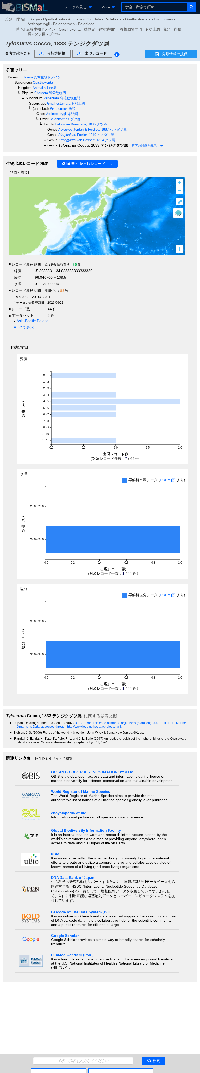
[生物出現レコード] (120, 1070)
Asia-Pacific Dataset (33, 321)
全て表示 (26, 327)
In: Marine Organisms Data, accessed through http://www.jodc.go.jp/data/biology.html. (101, 724)
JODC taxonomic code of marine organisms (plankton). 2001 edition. (123, 723)
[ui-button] (191, 7)
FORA (165, 480)
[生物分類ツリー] (58, 1070)
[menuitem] (77, 7)
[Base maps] (178, 213)
